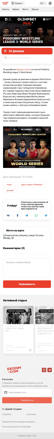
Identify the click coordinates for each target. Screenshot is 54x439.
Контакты (31, 414)
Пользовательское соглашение (16, 427)
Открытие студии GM (14, 329)
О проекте (6, 414)
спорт (9, 185)
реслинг (10, 190)
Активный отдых (10, 35)
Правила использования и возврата (18, 422)
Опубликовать (27, 284)
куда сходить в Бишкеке (31, 185)
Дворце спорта (23, 69)
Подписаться (27, 400)
